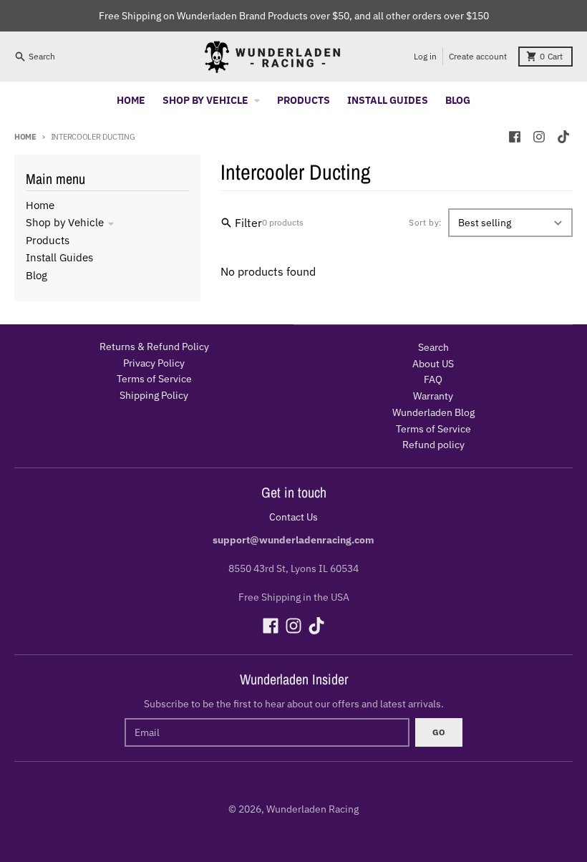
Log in (425, 56)
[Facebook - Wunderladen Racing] (514, 136)
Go (438, 732)
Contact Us (293, 516)
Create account (478, 56)
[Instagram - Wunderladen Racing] (539, 136)
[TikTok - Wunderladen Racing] (563, 136)
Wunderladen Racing (312, 809)
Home (25, 137)
